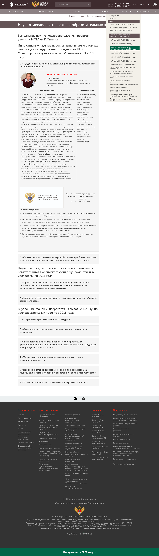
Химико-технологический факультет (123, 430)
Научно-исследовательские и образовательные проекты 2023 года (123, 60)
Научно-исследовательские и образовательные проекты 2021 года (123, 39)
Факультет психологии (122, 443)
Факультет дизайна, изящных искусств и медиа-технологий (125, 419)
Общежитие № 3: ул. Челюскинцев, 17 (100, 458)
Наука (105, 11)
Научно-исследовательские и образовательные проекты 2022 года (123, 56)
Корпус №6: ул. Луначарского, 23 (99, 437)
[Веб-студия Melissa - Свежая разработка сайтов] (85, 534)
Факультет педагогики (121, 440)
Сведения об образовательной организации (25, 448)
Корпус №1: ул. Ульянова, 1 (98, 416)
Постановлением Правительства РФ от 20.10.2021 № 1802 (79, 527)
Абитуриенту (46, 11)
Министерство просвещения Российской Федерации (79, 516)
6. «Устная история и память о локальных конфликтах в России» (54, 382)
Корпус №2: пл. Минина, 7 (98, 421)
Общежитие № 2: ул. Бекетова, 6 (100, 453)
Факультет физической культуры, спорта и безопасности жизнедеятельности (126, 453)
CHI (148, 4)
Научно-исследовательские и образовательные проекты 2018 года (123, 48)
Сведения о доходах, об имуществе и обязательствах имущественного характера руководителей (79, 528)
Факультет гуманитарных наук (125, 415)
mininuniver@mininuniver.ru (90, 503)
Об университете (16, 11)
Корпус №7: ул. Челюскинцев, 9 (98, 442)
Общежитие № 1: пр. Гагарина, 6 (100, 448)
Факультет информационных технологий (124, 460)
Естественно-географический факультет (125, 425)
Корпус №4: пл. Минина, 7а (98, 432)
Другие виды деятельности (23, 438)
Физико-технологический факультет (123, 435)
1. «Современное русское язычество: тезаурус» (45, 319)
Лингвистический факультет (124, 464)
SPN (142, 4)
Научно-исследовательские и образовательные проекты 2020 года (123, 52)
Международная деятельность (139, 11)
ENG (135, 4)
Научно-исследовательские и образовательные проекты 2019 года (123, 44)
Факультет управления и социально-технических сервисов (126, 447)
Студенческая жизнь (26, 443)
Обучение (76, 11)
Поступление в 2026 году (78, 552)
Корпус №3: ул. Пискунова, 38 (98, 426)
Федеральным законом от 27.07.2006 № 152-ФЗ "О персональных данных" (100, 525)
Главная (21, 415)
